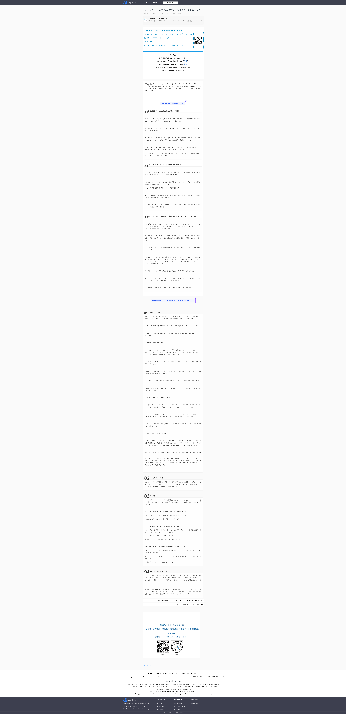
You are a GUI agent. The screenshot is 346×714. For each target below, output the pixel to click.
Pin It (195, 673)
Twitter (158, 673)
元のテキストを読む (149, 665)
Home (146, 3)
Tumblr (171, 673)
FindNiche (160, 709)
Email (177, 673)
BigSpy (155, 3)
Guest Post (195, 703)
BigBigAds (160, 706)
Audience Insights (180, 706)
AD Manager (178, 703)
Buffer (183, 673)
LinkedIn (189, 673)
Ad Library (177, 709)
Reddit (165, 673)
